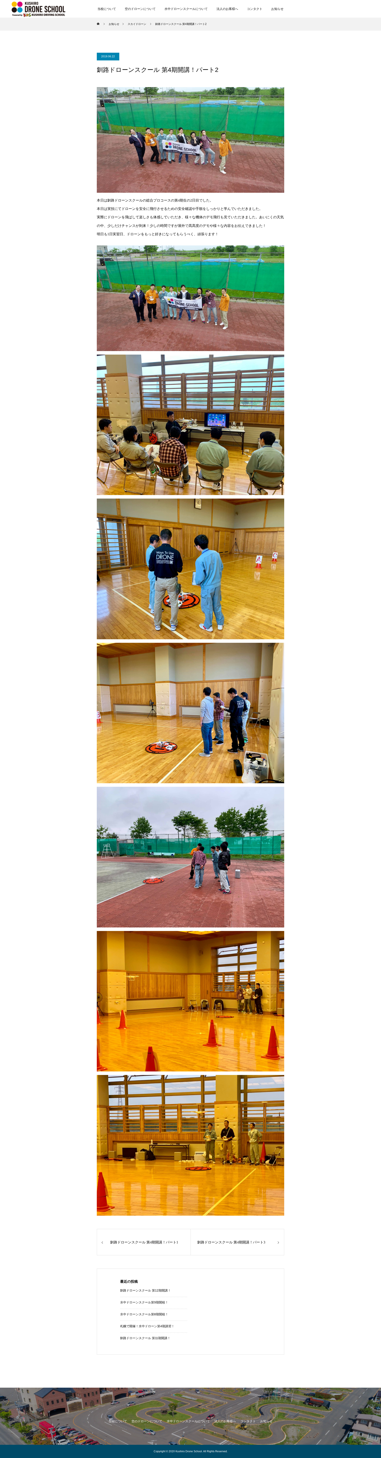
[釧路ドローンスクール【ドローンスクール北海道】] (38, 8)
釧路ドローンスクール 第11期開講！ (145, 1338)
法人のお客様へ (227, 9)
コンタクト (254, 9)
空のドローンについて (140, 9)
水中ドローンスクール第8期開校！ (144, 1314)
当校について (106, 9)
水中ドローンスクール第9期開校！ (144, 1302)
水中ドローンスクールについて (186, 9)
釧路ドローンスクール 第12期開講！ (145, 1290)
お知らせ (277, 9)
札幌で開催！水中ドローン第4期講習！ (147, 1326)
